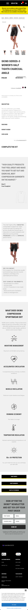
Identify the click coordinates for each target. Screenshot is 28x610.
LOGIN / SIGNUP (19, 576)
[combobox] (7, 521)
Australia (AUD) (9, 545)
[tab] (14, 104)
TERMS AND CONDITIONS (4, 577)
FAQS (3, 562)
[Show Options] (12, 521)
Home (3, 17)
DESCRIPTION (5, 104)
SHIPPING (18, 565)
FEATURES (4, 124)
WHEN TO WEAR (6, 129)
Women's (7, 17)
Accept (14, 604)
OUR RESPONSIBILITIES (5, 585)
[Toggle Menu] (7, 3)
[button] (25, 590)
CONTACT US (4, 565)
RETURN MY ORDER (20, 568)
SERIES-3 (11, 17)
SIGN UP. (14, 527)
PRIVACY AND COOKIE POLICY (14, 608)
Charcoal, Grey (22, 17)
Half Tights (16, 17)
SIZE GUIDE (5, 134)
